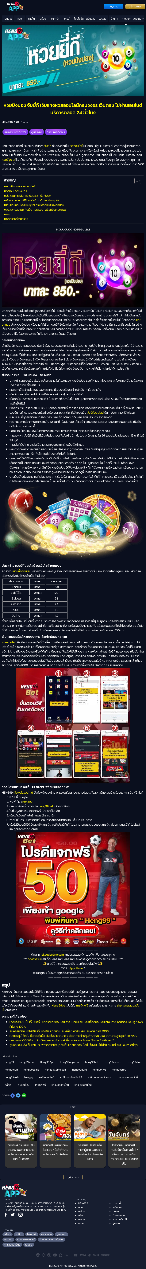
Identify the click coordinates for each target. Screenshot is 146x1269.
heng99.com (27, 1062)
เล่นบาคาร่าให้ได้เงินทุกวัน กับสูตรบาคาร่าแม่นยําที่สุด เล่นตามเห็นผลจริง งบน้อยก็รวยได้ (61, 1040)
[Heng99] (52, 6)
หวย (19, 19)
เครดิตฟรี (81, 1005)
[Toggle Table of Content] (136, 181)
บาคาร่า (55, 19)
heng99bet (46, 806)
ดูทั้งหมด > (73, 1177)
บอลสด (102, 19)
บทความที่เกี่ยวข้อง (17, 219)
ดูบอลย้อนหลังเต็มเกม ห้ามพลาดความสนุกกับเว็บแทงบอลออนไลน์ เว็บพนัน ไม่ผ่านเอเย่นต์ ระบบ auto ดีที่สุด (74, 1045)
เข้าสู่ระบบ (113, 6)
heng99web (12, 1077)
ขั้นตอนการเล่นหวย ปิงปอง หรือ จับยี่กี (28, 195)
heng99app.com (69, 1062)
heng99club (134, 1062)
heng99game (31, 1070)
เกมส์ (67, 19)
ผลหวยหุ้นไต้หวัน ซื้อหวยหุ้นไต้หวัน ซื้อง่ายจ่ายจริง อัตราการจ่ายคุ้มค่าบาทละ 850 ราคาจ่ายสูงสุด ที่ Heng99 (73, 1035)
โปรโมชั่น (79, 19)
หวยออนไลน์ (76, 146)
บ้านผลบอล (114, 19)
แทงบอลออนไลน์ (60, 1085)
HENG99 (8, 19)
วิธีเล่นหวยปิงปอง (16, 191)
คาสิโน (31, 19)
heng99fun (11, 1070)
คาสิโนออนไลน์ (46, 1077)
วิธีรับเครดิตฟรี (56, 132)
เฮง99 (28, 1245)
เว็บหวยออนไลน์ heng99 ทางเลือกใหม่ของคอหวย (35, 205)
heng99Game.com (56, 1070)
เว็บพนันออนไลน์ (23, 792)
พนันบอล (90, 19)
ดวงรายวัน (34, 959)
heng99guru (79, 1070)
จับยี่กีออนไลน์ (95, 412)
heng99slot (119, 1070)
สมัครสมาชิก (135, 6)
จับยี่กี (47, 146)
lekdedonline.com (52, 954)
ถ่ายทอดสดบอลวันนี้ (127, 1077)
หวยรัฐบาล (8, 159)
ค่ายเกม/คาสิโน (126, 19)
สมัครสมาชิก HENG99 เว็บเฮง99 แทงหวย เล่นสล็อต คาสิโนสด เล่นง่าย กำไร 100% (59, 1031)
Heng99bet (59, 1005)
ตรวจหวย (46, 1234)
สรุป (8, 214)
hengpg (28, 1077)
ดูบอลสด (36, 132)
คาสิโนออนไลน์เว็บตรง (99, 1077)
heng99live (99, 1070)
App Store (76, 968)
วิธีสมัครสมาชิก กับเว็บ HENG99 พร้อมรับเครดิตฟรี (36, 209)
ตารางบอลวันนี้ (12, 1245)
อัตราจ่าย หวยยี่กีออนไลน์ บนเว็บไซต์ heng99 (32, 200)
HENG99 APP (10, 122)
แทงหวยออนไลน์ (83, 1085)
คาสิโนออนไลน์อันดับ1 (71, 1077)
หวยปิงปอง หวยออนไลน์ (20, 186)
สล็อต (43, 19)
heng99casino (112, 1062)
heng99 (27, 801)
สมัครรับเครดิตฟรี (15, 132)
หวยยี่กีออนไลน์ (22, 571)
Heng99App (47, 1062)
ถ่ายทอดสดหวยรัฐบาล (51, 1240)
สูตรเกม (137, 19)
